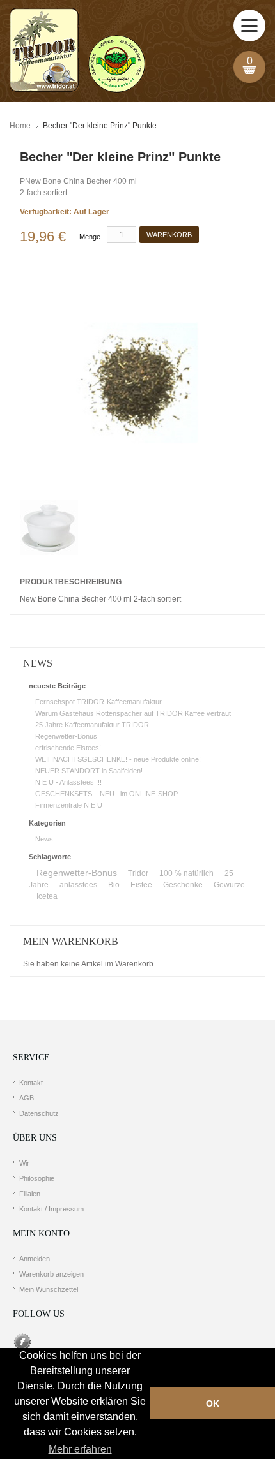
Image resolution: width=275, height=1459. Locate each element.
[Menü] (249, 25)
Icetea (47, 896)
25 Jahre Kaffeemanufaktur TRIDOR (92, 725)
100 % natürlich (186, 873)
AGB (26, 1098)
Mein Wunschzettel (48, 1289)
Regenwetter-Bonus (66, 736)
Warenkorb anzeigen (51, 1274)
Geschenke (183, 884)
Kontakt (31, 1082)
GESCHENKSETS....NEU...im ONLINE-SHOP (106, 793)
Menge (89, 237)
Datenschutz (39, 1113)
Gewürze (229, 884)
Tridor (138, 873)
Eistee (141, 884)
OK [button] (212, 1403)
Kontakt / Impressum (51, 1209)
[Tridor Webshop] (77, 51)
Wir (24, 1163)
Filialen (29, 1193)
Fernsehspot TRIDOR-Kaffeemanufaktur (98, 702)
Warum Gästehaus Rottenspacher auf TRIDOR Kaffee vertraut (133, 713)
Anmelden (34, 1259)
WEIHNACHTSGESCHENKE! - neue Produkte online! (118, 759)
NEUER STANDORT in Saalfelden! (89, 770)
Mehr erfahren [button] (80, 1449)
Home (20, 125)
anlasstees (78, 884)
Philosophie (36, 1178)
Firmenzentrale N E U (68, 805)
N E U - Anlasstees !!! (68, 782)
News (44, 839)
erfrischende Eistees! (68, 748)
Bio (114, 884)
